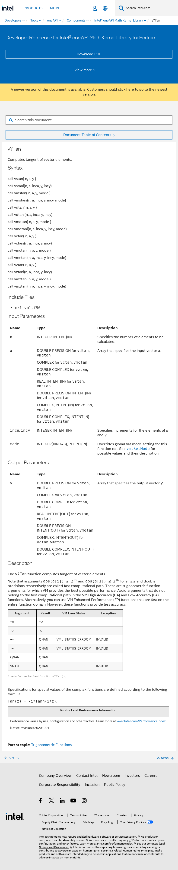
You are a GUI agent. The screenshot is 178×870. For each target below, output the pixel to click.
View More (83, 70)
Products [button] (33, 8)
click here (126, 89)
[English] (105, 8)
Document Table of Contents (87, 135)
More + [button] (56, 8)
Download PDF (89, 54)
